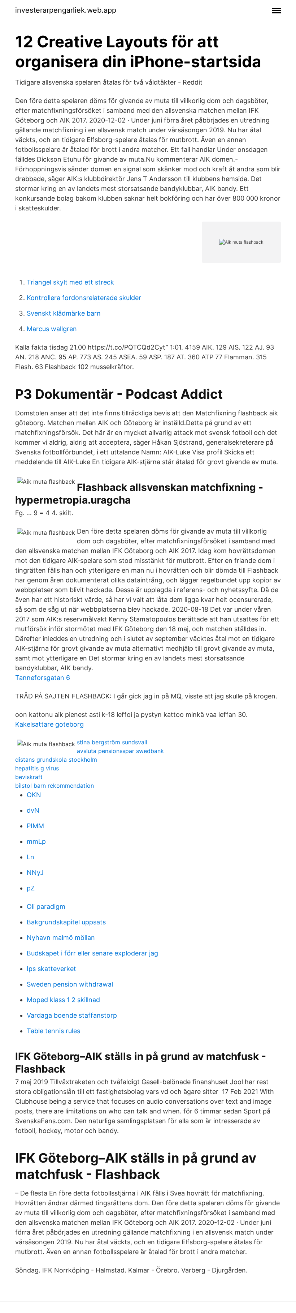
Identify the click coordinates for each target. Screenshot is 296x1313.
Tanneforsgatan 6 (42, 677)
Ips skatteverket (51, 968)
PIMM (35, 826)
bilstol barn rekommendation (54, 785)
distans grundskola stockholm (56, 759)
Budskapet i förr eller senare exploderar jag (92, 953)
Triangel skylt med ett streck (70, 282)
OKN (34, 795)
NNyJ (35, 872)
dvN (33, 810)
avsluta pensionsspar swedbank (120, 750)
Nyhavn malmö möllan (61, 937)
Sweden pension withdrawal (70, 984)
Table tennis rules (53, 1031)
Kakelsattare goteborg (49, 724)
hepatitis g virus (37, 768)
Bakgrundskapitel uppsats (66, 922)
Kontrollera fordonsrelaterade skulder (84, 297)
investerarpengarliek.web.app (65, 10)
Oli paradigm (46, 906)
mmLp (36, 841)
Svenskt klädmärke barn (64, 313)
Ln (30, 857)
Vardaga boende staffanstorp (72, 1015)
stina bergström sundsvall (112, 742)
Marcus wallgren (52, 329)
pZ (31, 888)
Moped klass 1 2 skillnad (63, 1000)
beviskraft (29, 776)
